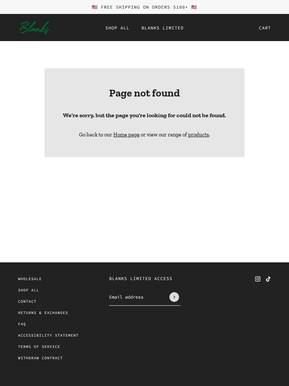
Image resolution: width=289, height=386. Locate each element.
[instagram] (257, 278)
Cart (265, 28)
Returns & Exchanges (43, 312)
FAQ (22, 324)
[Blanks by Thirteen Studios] (35, 27)
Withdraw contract (40, 357)
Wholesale (30, 278)
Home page (126, 135)
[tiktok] (268, 278)
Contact (27, 301)
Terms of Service (39, 346)
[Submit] (174, 297)
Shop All (28, 290)
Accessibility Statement (48, 335)
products (198, 135)
